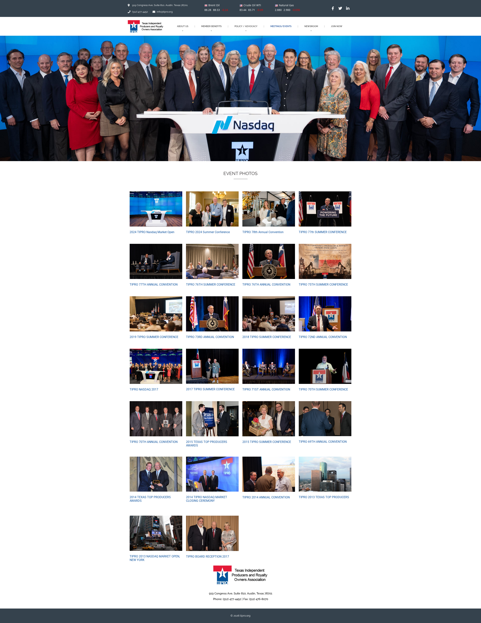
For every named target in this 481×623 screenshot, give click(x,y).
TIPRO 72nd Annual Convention (323, 337)
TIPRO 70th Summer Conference (323, 389)
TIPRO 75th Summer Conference (323, 284)
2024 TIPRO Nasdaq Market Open (152, 232)
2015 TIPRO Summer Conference (266, 442)
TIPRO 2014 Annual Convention (266, 497)
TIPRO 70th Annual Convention (154, 442)
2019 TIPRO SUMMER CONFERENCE (154, 337)
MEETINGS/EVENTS (280, 26)
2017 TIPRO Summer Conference (210, 389)
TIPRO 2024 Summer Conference (208, 232)
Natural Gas (286, 5)
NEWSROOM (311, 26)
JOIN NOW (336, 26)
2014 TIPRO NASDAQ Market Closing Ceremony (206, 498)
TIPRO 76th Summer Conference (210, 284)
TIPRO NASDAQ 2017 (144, 389)
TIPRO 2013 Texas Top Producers (324, 497)
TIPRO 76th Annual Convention (266, 284)
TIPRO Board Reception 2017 (207, 556)
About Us (182, 26)
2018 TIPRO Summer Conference (266, 337)
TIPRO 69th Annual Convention (323, 441)
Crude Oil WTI (252, 5)
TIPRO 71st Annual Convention (266, 389)
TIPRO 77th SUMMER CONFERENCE (323, 232)
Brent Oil (214, 5)
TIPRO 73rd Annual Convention (210, 337)
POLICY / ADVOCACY (245, 26)
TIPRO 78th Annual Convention (263, 232)
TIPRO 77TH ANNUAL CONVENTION (154, 284)
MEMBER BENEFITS (211, 26)
